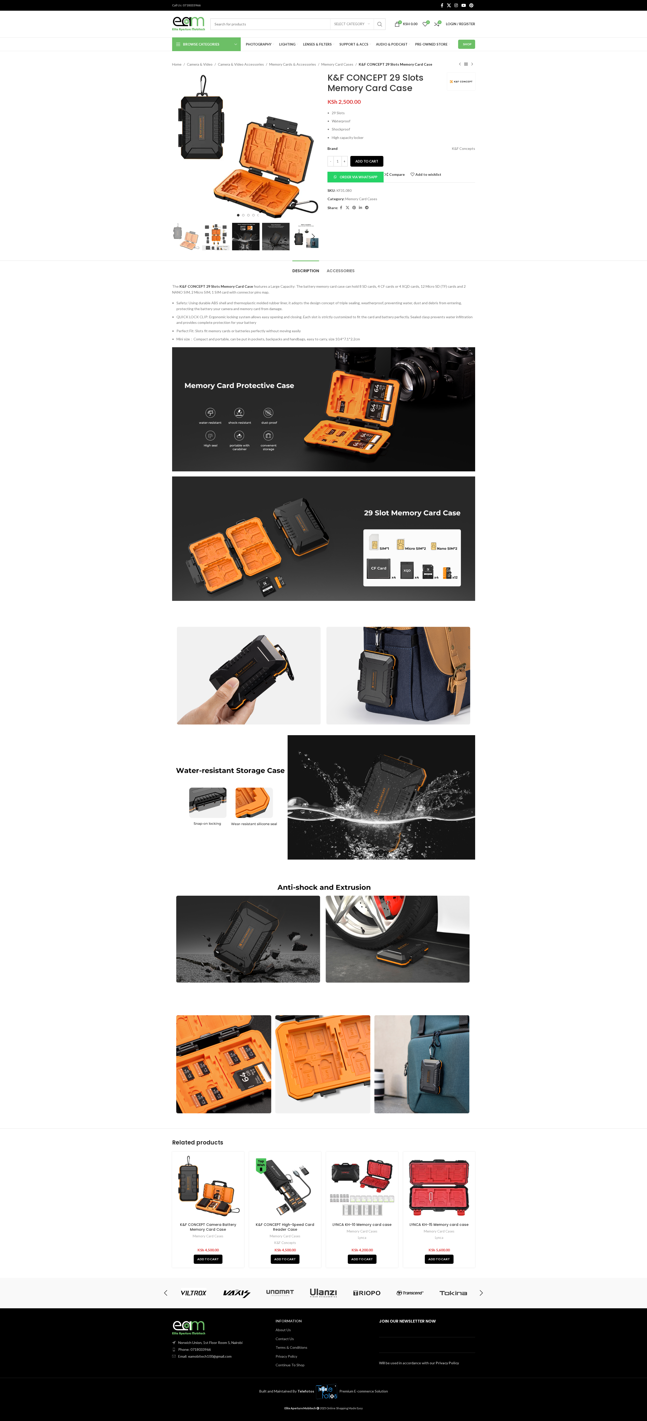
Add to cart (366, 161)
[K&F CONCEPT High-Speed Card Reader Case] (285, 1187)
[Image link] (188, 1327)
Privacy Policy (286, 1356)
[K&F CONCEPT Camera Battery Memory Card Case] (208, 1187)
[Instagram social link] (456, 5)
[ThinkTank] (237, 1293)
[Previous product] (460, 64)
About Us (283, 1330)
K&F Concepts (285, 1243)
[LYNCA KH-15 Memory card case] (439, 1187)
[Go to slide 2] (243, 215)
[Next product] (472, 64)
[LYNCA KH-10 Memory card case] (362, 1187)
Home (177, 64)
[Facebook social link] (442, 5)
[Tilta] (193, 1293)
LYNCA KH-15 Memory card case (439, 1224)
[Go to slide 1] (238, 215)
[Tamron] (280, 1293)
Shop (467, 44)
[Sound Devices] (366, 1293)
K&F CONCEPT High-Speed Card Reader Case (285, 1227)
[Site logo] (188, 23)
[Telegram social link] (367, 207)
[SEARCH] (380, 24)
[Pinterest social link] (471, 5)
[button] (178, 236)
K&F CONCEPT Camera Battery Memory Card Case (208, 1227)
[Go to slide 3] (248, 215)
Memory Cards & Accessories (292, 64)
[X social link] (449, 5)
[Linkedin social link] (360, 207)
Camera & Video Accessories (241, 64)
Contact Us (285, 1339)
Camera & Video (200, 64)
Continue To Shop (290, 1365)
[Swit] (323, 1293)
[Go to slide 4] (253, 215)
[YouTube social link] (464, 5)
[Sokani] (453, 1293)
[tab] (305, 268)
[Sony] (410, 1293)
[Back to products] (466, 64)
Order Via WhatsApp (358, 177)
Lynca (362, 1238)
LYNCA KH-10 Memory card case (362, 1224)
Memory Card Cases (337, 64)
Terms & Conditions (291, 1347)
